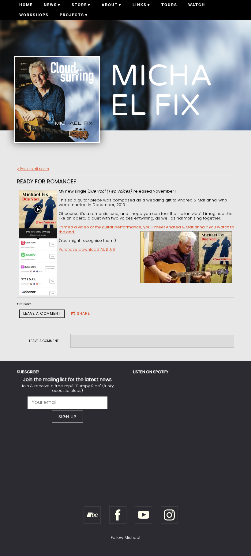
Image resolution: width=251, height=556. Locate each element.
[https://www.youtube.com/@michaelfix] (143, 515)
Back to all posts (34, 169)
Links (140, 4)
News (50, 4)
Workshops (34, 15)
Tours (169, 4)
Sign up (67, 417)
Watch (196, 4)
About (110, 4)
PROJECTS (72, 15)
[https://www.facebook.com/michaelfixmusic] (117, 515)
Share (83, 313)
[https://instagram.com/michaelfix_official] (169, 515)
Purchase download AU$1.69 (87, 249)
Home (26, 4)
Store (79, 4)
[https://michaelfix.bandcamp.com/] (92, 515)
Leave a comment (42, 313)
